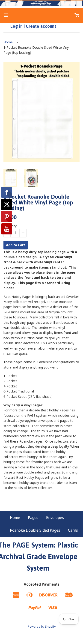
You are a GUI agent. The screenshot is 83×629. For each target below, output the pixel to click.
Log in (16, 26)
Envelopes (55, 517)
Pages (33, 517)
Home (8, 42)
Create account (41, 26)
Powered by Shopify (42, 627)
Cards (73, 530)
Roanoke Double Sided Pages (35, 530)
